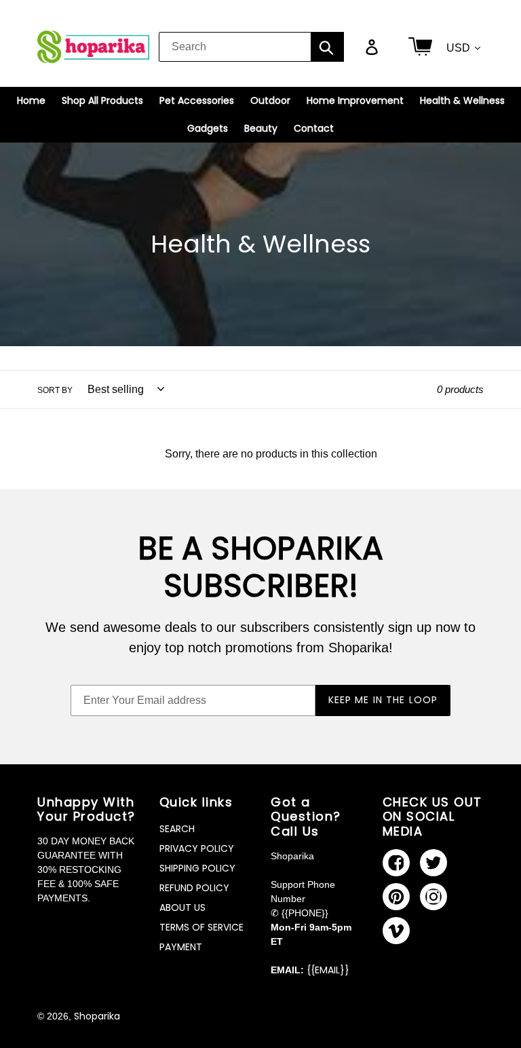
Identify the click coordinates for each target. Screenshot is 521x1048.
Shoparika (97, 1016)
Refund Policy (194, 888)
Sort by (55, 390)
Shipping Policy (197, 868)
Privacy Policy (196, 848)
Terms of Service (201, 927)
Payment (180, 947)
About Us (182, 907)
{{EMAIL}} (328, 970)
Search (177, 829)
